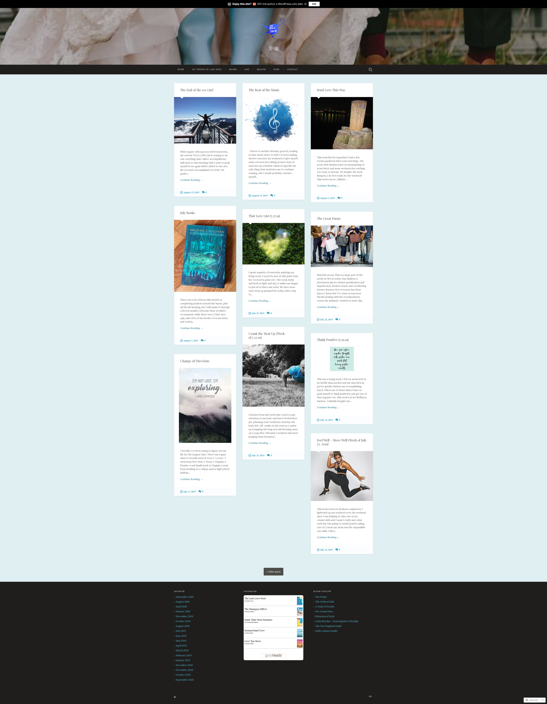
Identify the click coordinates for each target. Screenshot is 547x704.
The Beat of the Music (264, 90)
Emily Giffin (250, 644)
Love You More (252, 641)
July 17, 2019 (189, 491)
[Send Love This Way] (342, 123)
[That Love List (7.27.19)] (273, 243)
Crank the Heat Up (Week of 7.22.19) (267, 335)
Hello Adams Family (326, 630)
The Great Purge (329, 218)
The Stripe (321, 596)
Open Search (370, 69)
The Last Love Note (255, 598)
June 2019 (181, 635)
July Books (187, 213)
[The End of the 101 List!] (205, 120)
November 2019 (184, 616)
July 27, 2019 (258, 313)
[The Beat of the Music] (273, 120)
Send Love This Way (331, 90)
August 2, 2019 (327, 198)
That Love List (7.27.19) (264, 216)
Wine (276, 69)
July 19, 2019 (326, 420)
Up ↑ (371, 696)
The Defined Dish (324, 601)
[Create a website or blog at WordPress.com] (175, 697)
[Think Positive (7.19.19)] (342, 359)
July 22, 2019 (258, 455)
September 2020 (184, 596)
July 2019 (181, 630)
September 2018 (184, 679)
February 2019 (183, 655)
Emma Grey (249, 601)
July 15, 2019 (326, 549)
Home (181, 69)
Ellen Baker (249, 633)
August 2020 (182, 601)
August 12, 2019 (260, 195)
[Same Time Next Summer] (300, 625)
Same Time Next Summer (258, 619)
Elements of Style (325, 616)
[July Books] (205, 256)
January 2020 (183, 611)
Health (261, 69)
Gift (314, 4)
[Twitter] (270, 48)
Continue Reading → (191, 180)
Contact (292, 69)
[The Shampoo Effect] (300, 614)
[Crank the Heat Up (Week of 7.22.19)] (273, 376)
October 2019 (183, 621)
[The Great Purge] (342, 246)
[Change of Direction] (205, 405)
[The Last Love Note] (300, 604)
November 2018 (184, 670)
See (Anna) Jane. (324, 611)
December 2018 (184, 665)
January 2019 (183, 660)
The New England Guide (328, 626)
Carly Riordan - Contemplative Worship (336, 621)
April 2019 (181, 645)
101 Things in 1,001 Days (207, 69)
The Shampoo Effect (255, 609)
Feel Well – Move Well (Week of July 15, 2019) (341, 442)
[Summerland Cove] (300, 636)
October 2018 (183, 674)
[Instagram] (276, 48)
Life (246, 69)
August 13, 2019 (191, 192)
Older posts (274, 571)
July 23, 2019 (326, 319)
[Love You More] (300, 647)
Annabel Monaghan (252, 622)
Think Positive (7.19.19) (333, 340)
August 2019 (182, 626)
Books (233, 69)
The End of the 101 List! (196, 90)
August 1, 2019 (190, 340)
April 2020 (181, 606)
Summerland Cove (254, 630)
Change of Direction (194, 361)
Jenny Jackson (250, 612)
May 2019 (181, 640)
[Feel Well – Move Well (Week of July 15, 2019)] (342, 476)
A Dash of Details (324, 606)
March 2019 (182, 650)
